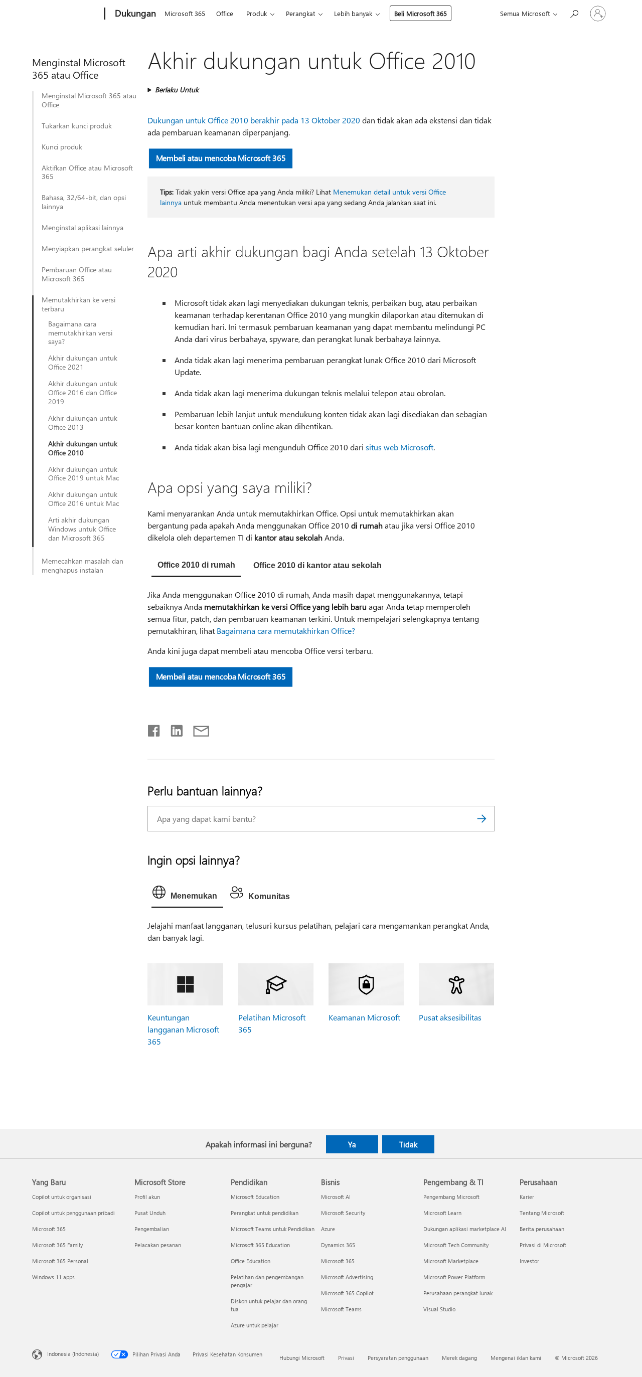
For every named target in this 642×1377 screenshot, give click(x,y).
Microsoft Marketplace (450, 1261)
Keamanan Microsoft (364, 1017)
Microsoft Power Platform (454, 1277)
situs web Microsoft (399, 447)
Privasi (346, 1357)
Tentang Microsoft (542, 1213)
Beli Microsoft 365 (420, 13)
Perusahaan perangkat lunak (458, 1293)
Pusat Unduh (150, 1213)
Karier (527, 1196)
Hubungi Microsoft (302, 1357)
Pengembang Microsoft (451, 1196)
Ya (352, 1144)
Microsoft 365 (185, 13)
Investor (529, 1261)
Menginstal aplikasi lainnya (82, 227)
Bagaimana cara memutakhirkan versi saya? (80, 333)
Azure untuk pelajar (254, 1325)
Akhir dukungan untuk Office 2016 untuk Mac (83, 499)
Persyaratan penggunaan (398, 1357)
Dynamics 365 (338, 1245)
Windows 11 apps (53, 1277)
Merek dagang (459, 1357)
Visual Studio (439, 1309)
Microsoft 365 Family (57, 1245)
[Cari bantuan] (574, 13)
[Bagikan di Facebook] (154, 728)
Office (224, 13)
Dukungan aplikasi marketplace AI (464, 1229)
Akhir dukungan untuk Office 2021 (82, 363)
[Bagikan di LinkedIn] (173, 728)
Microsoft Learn (442, 1213)
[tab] (196, 566)
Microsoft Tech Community (456, 1245)
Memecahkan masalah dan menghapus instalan (82, 566)
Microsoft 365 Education (260, 1245)
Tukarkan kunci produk (77, 125)
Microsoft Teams (341, 1309)
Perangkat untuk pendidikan (264, 1213)
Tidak (408, 1144)
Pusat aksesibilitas (450, 1017)
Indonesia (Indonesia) (73, 1353)
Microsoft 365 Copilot (347, 1293)
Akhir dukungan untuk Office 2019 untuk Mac (83, 474)
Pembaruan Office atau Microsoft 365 (77, 274)
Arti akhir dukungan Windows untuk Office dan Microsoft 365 (82, 529)
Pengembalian (151, 1229)
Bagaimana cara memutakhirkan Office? (286, 630)
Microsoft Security (343, 1213)
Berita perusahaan (542, 1229)
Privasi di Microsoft (543, 1245)
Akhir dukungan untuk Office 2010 (82, 448)
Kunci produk (62, 146)
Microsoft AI (336, 1196)
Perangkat (300, 13)
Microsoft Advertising (347, 1277)
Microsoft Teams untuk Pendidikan (272, 1229)
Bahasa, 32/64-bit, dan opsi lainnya (84, 202)
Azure (328, 1229)
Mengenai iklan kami (516, 1357)
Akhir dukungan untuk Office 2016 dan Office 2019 (82, 392)
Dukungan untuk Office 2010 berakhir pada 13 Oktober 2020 (253, 120)
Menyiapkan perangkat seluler (88, 248)
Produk (256, 13)
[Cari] (482, 818)
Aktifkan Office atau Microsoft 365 (87, 172)
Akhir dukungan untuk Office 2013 (82, 423)
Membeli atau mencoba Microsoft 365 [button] (221, 157)
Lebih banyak (353, 13)
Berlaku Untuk (177, 89)
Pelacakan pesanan (157, 1245)
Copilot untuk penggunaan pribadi (73, 1213)
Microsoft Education (255, 1196)
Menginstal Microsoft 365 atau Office (89, 100)
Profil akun (147, 1196)
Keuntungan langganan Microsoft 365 (183, 1029)
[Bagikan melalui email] (196, 728)
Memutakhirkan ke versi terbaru (78, 304)
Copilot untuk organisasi (61, 1196)
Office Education (250, 1261)
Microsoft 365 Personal (60, 1261)
